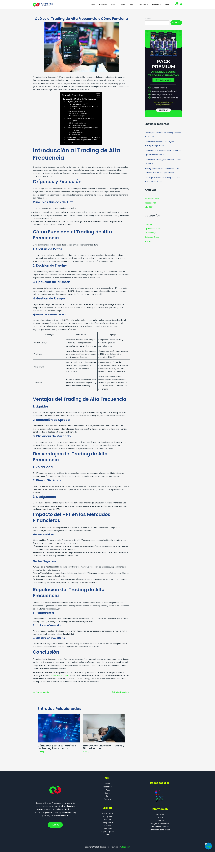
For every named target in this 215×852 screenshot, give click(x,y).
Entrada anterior (41, 692)
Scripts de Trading (153, 237)
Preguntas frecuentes (159, 823)
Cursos (122, 4)
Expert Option (107, 831)
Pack (113, 4)
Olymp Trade (107, 822)
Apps (131, 4)
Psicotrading (150, 232)
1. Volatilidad (74, 130)
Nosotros (103, 4)
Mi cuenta (160, 814)
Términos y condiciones (160, 829)
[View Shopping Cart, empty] (175, 4)
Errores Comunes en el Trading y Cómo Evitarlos (103, 747)
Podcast (142, 4)
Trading (41, 751)
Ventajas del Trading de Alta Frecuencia (81, 118)
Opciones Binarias (152, 228)
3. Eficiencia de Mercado (78, 125)
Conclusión (71, 142)
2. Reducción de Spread (78, 123)
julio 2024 (149, 207)
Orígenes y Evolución (74, 102)
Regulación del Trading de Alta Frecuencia (82, 140)
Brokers (155, 4)
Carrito (160, 817)
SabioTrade (107, 828)
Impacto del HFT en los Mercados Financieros (83, 137)
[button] (134, 4)
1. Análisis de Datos (76, 109)
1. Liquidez (74, 121)
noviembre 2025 (152, 198)
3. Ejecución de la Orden (78, 113)
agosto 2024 (150, 203)
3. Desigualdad (75, 135)
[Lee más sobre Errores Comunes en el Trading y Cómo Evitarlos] (104, 728)
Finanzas (148, 224)
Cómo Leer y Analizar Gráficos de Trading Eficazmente (57, 747)
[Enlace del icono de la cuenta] (181, 4)
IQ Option (107, 816)
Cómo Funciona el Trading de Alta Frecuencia (83, 106)
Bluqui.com (125, 847)
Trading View (107, 813)
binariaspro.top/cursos (59, 675)
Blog (167, 4)
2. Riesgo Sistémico (76, 132)
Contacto (107, 799)
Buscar (148, 18)
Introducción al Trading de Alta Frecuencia (79, 99)
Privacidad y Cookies (160, 826)
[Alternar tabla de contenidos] (97, 95)
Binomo (107, 819)
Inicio (93, 4)
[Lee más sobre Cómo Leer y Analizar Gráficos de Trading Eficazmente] (59, 728)
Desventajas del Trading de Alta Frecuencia (82, 128)
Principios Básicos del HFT (79, 104)
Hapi (107, 834)
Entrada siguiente (121, 692)
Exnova (107, 825)
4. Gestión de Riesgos (77, 116)
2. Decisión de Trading (77, 111)
